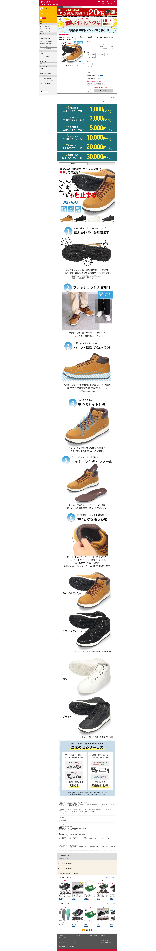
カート (73, 937)
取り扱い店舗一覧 (63, 942)
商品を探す (61, 935)
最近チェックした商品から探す (46, 41)
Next (114, 886)
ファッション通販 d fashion (45, 86)
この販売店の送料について (107, 48)
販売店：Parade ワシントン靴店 (106, 46)
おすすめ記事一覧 (76, 935)
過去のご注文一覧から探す (45, 43)
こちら (73, 946)
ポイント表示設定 (76, 940)
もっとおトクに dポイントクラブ (46, 83)
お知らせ (42, 58)
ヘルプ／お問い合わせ (44, 56)
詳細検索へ (42, 21)
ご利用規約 (42, 68)
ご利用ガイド (42, 53)
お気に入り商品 (62, 937)
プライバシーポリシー (44, 71)
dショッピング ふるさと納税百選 (46, 80)
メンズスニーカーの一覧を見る (108, 97)
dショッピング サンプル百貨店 (46, 78)
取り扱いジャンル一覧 (63, 940)
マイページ (74, 939)
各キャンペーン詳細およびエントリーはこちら (96, 81)
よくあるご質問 (43, 61)
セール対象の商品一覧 (44, 26)
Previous (60, 886)
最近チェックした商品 (63, 939)
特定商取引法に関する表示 (45, 73)
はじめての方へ (43, 63)
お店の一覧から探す (44, 35)
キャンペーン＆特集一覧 (45, 28)
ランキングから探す (44, 46)
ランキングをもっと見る (110, 877)
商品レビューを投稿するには (109, 101)
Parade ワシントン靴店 (63, 858)
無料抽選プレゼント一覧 (45, 31)
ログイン (44, 91)
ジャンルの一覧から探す (45, 38)
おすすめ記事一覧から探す (45, 48)
